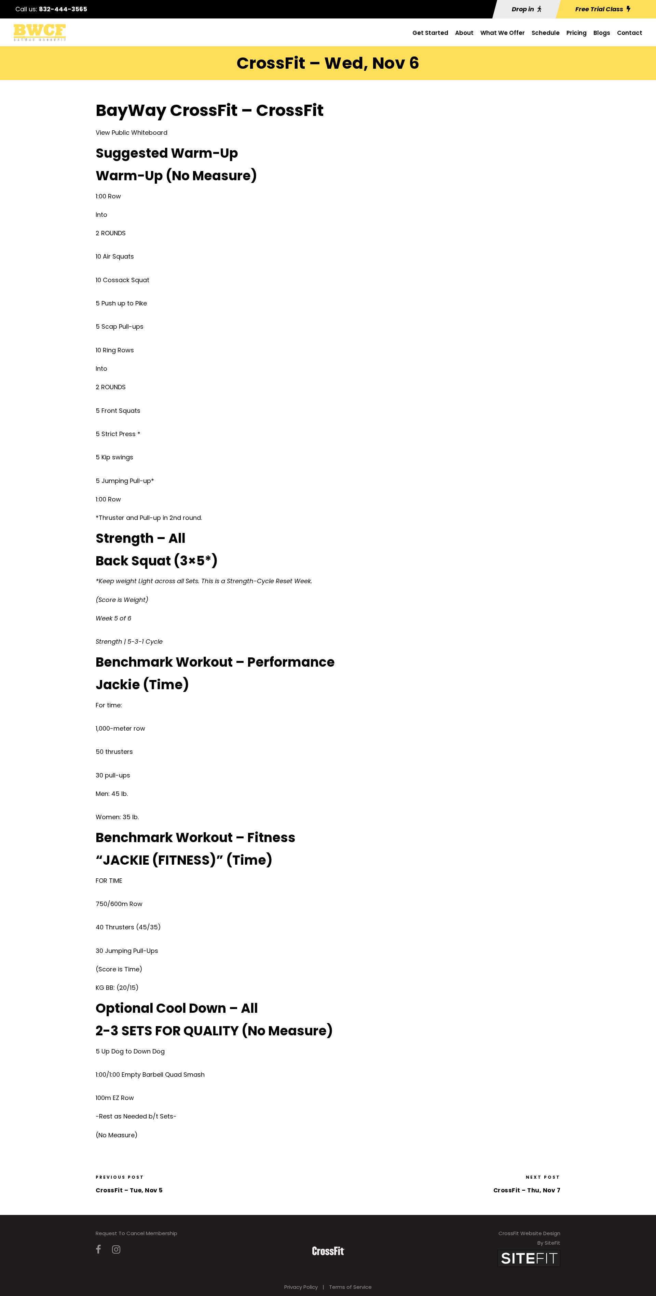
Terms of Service (350, 1287)
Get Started (430, 33)
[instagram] (116, 1250)
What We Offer (502, 33)
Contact (629, 33)
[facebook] (98, 1250)
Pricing (576, 33)
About (464, 33)
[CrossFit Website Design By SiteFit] (528, 1257)
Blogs (601, 33)
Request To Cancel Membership (136, 1233)
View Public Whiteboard (131, 132)
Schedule (546, 33)
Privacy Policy (301, 1287)
